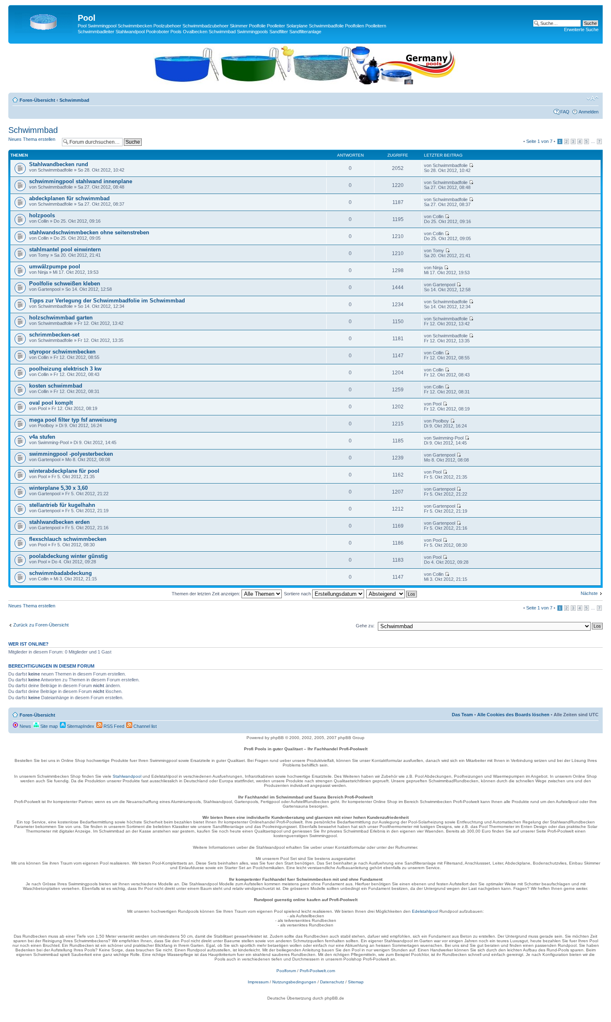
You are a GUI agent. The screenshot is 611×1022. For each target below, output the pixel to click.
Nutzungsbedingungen (294, 982)
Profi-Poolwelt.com (317, 970)
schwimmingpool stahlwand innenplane (80, 181)
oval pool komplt (51, 403)
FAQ (564, 111)
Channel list (144, 726)
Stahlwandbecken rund (58, 164)
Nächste (589, 593)
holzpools (42, 215)
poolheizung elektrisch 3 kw (65, 369)
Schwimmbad (74, 100)
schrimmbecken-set (54, 335)
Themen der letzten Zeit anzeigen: (206, 593)
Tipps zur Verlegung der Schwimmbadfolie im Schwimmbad (107, 300)
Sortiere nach (298, 593)
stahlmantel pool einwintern (65, 249)
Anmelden (589, 111)
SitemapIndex (80, 726)
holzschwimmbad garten (61, 317)
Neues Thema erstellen (31, 139)
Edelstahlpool (425, 911)
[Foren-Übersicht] (44, 20)
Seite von (539, 141)
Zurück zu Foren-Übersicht (41, 624)
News (24, 726)
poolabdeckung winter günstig (68, 556)
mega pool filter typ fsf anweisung (73, 420)
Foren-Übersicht (37, 100)
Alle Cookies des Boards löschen (513, 714)
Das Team (462, 714)
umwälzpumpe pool (54, 266)
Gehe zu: (365, 625)
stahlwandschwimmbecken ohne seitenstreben (89, 232)
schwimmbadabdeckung (60, 573)
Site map (48, 726)
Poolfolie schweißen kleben (64, 283)
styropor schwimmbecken (62, 352)
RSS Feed (113, 726)
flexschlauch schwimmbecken (67, 539)
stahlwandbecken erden (59, 522)
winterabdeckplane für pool (64, 471)
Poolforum (286, 970)
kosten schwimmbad (55, 386)
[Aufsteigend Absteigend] (392, 593)
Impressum (258, 982)
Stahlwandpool (127, 776)
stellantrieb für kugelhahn (62, 505)
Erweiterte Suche (581, 29)
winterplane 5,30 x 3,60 (58, 488)
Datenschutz (332, 982)
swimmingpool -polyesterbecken (71, 454)
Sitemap (356, 982)
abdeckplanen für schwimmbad (69, 198)
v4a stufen (42, 437)
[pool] (305, 82)
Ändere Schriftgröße (592, 98)
